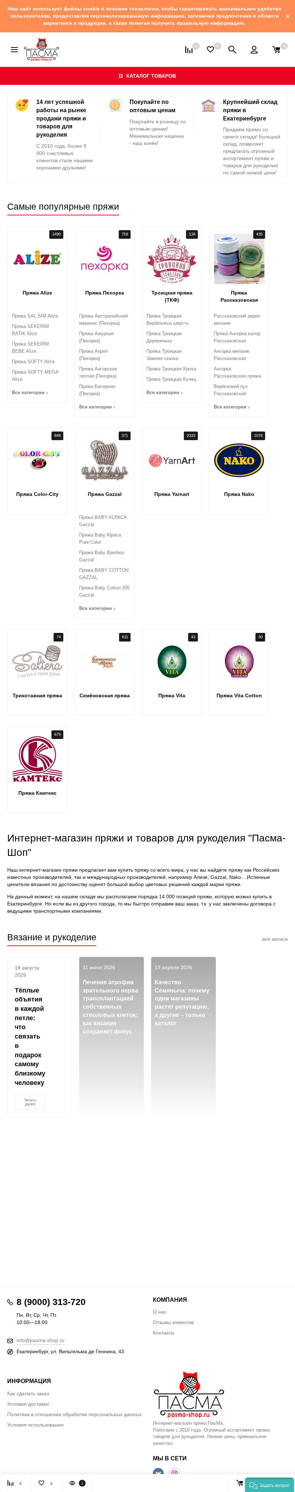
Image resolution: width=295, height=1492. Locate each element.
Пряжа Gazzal (105, 494)
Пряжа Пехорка (104, 293)
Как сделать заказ (28, 1393)
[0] (276, 49)
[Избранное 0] (210, 49)
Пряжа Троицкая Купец (171, 379)
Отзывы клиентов (173, 1322)
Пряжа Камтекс (37, 793)
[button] (269, 1485)
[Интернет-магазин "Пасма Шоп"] (220, 1395)
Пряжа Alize (37, 293)
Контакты (163, 1332)
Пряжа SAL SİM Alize (35, 316)
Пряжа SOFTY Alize (33, 361)
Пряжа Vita (171, 695)
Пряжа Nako (239, 494)
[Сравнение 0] (188, 49)
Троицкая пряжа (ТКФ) (171, 296)
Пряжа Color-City (37, 494)
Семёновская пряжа (105, 695)
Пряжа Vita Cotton (239, 695)
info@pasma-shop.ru (40, 1340)
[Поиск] (232, 50)
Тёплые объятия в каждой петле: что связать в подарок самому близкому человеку (30, 1036)
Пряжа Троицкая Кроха (171, 368)
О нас (160, 1311)
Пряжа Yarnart (171, 494)
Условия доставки (28, 1403)
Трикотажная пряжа (37, 695)
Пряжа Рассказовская (239, 296)
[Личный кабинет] (254, 50)
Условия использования (35, 1424)
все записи (275, 939)
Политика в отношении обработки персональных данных (74, 1414)
